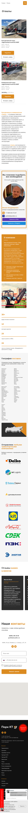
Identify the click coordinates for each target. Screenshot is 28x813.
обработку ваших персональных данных (13, 666)
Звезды (3, 761)
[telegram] (12, 646)
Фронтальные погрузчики (7, 770)
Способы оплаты (5, 783)
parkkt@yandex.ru (11, 216)
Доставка (3, 781)
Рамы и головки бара (6, 763)
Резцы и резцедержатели (6, 766)
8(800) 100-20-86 (14, 635)
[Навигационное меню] (25, 3)
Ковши (3, 772)
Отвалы (8, 3)
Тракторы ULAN (5, 754)
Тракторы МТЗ (4, 757)
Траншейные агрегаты (6, 752)
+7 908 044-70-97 (11, 213)
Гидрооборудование (5, 768)
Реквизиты (4, 791)
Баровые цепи (4, 759)
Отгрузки (3, 785)
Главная (3, 3)
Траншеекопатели (5, 748)
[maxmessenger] (15, 646)
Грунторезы (4, 750)
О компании (5, 789)
